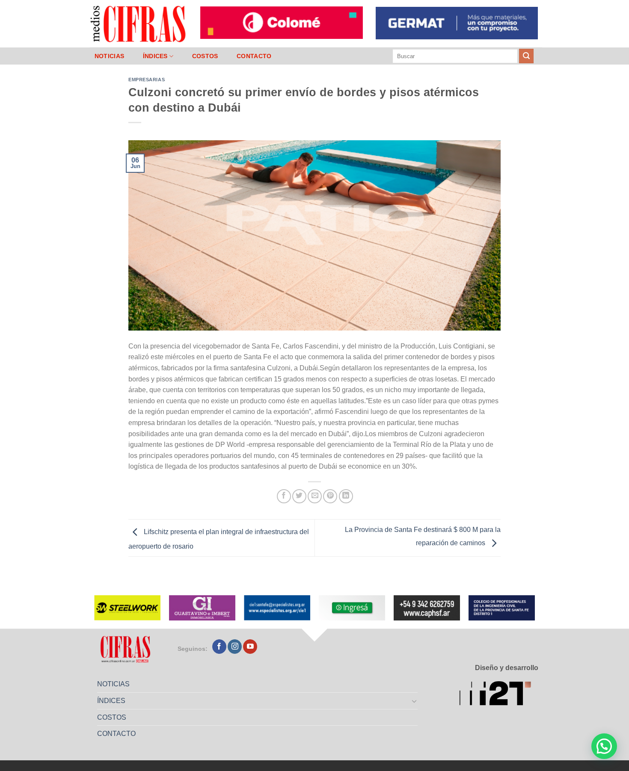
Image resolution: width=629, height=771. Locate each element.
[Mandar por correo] (315, 496)
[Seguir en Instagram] (235, 646)
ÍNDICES (155, 56)
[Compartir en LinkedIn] (346, 496)
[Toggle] (414, 701)
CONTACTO (254, 56)
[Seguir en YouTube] (250, 646)
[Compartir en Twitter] (299, 496)
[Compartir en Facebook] (284, 496)
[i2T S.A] (498, 694)
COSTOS (205, 56)
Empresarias (146, 79)
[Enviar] (526, 56)
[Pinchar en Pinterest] (330, 496)
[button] (604, 746)
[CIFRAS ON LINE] (138, 23)
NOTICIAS (109, 56)
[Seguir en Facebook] (219, 646)
